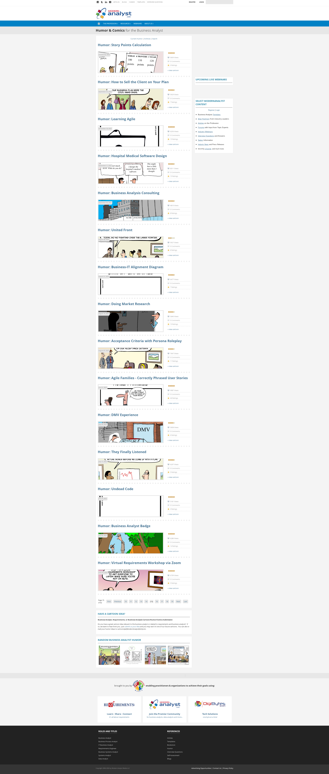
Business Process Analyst (107, 741)
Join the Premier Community (164, 713)
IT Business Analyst (105, 745)
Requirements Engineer (107, 748)
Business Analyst (104, 738)
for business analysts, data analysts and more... (165, 717)
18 (167, 601)
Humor (132, 2)
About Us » (148, 23)
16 (157, 601)
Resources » (126, 23)
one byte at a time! (210, 717)
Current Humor (136, 39)
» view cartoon (173, 70)
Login (201, 2)
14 (146, 601)
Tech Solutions (210, 713)
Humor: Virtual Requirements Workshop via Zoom (139, 562)
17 (162, 601)
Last (185, 601)
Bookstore (171, 745)
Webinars (138, 23)
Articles (116, 2)
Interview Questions (155, 2)
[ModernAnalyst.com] (165, 704)
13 (141, 601)
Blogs (124, 2)
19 (172, 601)
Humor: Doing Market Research (124, 303)
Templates (141, 2)
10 (126, 601)
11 (131, 601)
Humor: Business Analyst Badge (124, 526)
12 (136, 601)
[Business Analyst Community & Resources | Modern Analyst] (114, 13)
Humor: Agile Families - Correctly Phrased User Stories (143, 378)
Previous (117, 601)
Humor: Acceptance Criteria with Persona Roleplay (140, 341)
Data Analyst (103, 759)
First (109, 601)
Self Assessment (173, 755)
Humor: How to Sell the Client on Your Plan (133, 82)
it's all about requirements (119, 717)
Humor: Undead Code (115, 489)
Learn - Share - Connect (119, 713)
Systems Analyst (104, 755)
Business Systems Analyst (108, 752)
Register (192, 2)
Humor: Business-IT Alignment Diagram (130, 267)
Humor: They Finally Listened (122, 451)
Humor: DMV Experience (118, 414)
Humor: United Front (115, 230)
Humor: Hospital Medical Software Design (132, 156)
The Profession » (110, 23)
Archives (147, 39)
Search (154, 39)
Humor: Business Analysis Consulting (128, 193)
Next (178, 601)
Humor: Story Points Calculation (124, 45)
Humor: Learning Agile (116, 119)
